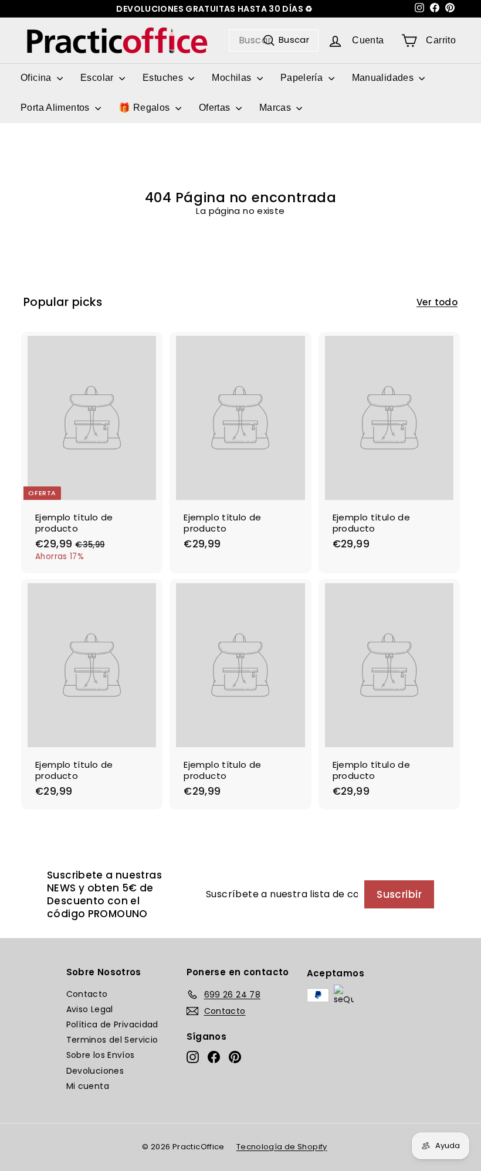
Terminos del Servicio (112, 1040)
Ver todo (437, 302)
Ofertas (216, 108)
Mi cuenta (87, 1086)
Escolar (98, 78)
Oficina (37, 78)
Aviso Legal (89, 1009)
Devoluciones (95, 1071)
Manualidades (384, 78)
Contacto (87, 994)
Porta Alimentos (56, 108)
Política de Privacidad (112, 1024)
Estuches (164, 78)
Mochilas (232, 78)
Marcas (276, 108)
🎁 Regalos (145, 108)
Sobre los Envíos (100, 1055)
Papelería (303, 78)
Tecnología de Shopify (281, 1146)
